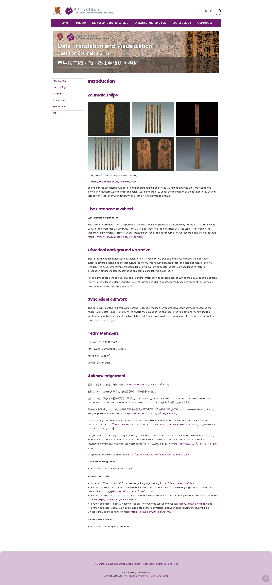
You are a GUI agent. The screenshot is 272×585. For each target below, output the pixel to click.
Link (54, 113)
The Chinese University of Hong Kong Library (145, 576)
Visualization (59, 106)
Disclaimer (144, 572)
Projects (80, 23)
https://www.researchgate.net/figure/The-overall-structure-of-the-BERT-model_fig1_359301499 (160, 424)
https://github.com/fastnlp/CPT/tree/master (127, 491)
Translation (58, 100)
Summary (57, 93)
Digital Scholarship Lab (150, 23)
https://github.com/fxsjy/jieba (195, 503)
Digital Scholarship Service (110, 23)
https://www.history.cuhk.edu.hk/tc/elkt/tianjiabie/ (116, 237)
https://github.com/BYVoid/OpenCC (151, 511)
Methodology (59, 87)
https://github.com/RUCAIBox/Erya (117, 499)
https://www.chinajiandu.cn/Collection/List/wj (113, 181)
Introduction (59, 81)
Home (64, 23)
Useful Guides (182, 23)
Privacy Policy (129, 572)
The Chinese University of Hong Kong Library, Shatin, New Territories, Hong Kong (136, 564)
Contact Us (204, 23)
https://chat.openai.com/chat (177, 483)
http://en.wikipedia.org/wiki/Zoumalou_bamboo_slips (158, 454)
